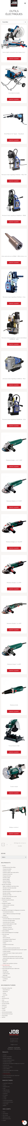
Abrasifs (4, 865)
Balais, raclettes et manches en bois (11, 886)
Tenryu (3, 996)
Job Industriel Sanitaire (7, 1012)
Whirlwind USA (5, 998)
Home (5, 17)
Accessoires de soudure (8, 911)
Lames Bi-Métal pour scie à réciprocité (11, 918)
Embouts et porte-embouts (8, 900)
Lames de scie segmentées (9, 920)
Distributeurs (6, 906)
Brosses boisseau (6, 889)
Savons (4, 980)
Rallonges (5, 975)
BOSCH (3, 1017)
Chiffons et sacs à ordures (8, 905)
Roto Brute (5, 991)
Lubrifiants (5, 978)
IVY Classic (4, 1007)
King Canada (5, 1015)
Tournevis (5, 901)
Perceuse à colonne (7, 966)
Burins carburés (6, 937)
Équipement (5, 972)
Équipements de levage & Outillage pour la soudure (13, 910)
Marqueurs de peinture (8, 929)
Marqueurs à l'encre (7, 927)
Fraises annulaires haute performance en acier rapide (15, 949)
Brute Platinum (6, 989)
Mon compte (5, 1115)
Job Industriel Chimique (7, 1013)
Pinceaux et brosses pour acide (10, 896)
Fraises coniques (6, 951)
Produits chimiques (6, 977)
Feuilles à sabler (6, 877)
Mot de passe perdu (7, 1118)
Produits (10, 17)
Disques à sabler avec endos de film (11, 872)
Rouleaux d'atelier (7, 882)
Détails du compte (6, 1117)
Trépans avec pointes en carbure (10, 963)
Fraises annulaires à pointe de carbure (11, 947)
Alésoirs (4, 936)
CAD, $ (3, 857)
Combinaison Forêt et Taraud (9, 939)
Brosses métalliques (6, 898)
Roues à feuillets (6, 881)
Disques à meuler (7, 870)
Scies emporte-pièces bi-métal (10, 923)
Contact (4, 1120)
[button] (14, 58)
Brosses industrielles (6, 884)
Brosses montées (6, 893)
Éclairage (5, 970)
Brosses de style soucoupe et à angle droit (12, 891)
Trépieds (5, 915)
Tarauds (4, 961)
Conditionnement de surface (9, 867)
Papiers (4, 908)
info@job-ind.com (14, 1044)
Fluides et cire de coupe (8, 944)
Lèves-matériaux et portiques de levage (11, 913)
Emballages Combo (7, 941)
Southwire (4, 1005)
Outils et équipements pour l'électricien (10, 968)
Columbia (5, 995)
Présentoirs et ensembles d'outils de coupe (12, 956)
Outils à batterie (5, 930)
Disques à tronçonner (7, 874)
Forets (4, 946)
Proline (4, 993)
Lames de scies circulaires (8, 922)
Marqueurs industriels (7, 925)
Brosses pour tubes (7, 894)
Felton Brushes (5, 1001)
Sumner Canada (5, 1003)
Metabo (3, 1008)
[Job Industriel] (14, 3)
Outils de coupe (5, 934)
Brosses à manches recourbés (9, 887)
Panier (4, 1111)
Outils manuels (6, 973)
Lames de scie (5, 917)
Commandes (5, 1113)
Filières (4, 942)
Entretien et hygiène (6, 903)
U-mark (3, 1010)
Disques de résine (7, 876)
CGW (3, 1000)
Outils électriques (6, 965)
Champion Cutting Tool (7, 988)
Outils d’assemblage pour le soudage (10, 932)
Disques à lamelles (7, 869)
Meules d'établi (6, 879)
